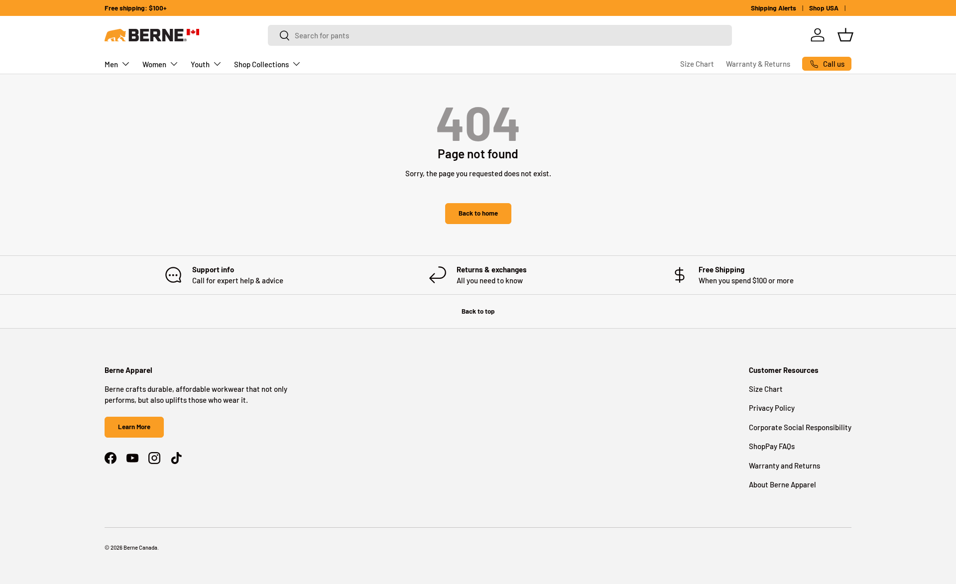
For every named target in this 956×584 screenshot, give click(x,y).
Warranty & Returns (758, 63)
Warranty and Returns (784, 465)
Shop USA (823, 7)
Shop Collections (261, 64)
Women (154, 64)
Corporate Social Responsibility (800, 427)
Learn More (134, 427)
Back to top (478, 311)
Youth (200, 64)
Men (111, 64)
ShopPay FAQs (772, 446)
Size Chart (697, 63)
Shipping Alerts (773, 7)
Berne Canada (140, 547)
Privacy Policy (772, 407)
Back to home (478, 213)
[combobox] (500, 35)
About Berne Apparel (782, 484)
